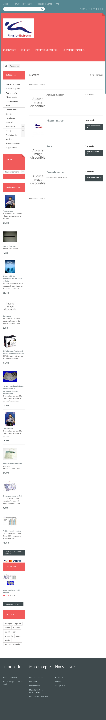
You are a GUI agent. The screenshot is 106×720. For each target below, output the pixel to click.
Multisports (9, 50)
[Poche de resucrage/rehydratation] (10, 454)
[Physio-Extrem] (18, 28)
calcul (7, 632)
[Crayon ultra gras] (10, 236)
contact (15, 4)
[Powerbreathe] (38, 180)
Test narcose (8, 211)
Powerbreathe (55, 172)
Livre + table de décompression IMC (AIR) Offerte (12, 278)
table (18, 636)
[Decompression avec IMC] (10, 486)
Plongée (25, 50)
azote (7, 640)
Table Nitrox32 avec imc (12, 531)
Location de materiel (74, 50)
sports (18, 624)
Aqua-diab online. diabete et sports (13, 86)
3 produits (90, 172)
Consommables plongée (12, 112)
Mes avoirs (33, 682)
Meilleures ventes (13, 187)
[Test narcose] (10, 419)
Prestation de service (46, 50)
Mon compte (40, 666)
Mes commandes (36, 677)
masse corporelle (12, 644)
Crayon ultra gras (9, 246)
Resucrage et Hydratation (12, 463)
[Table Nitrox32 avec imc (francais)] (10, 521)
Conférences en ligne (12, 103)
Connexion (39, 4)
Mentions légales (10, 677)
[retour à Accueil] (6, 66)
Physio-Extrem (55, 120)
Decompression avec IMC (12, 496)
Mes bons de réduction (38, 696)
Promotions (11, 567)
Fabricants (9, 159)
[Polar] (38, 154)
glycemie (9, 636)
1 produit (89, 146)
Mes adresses (34, 686)
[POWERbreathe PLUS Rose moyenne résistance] (10, 341)
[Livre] (10, 266)
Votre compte (53, 4)
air (14, 632)
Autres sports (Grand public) (11, 95)
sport (7, 628)
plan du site (27, 4)
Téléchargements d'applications (13, 145)
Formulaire (7, 316)
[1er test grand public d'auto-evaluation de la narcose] (10, 201)
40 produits (90, 120)
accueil (6, 4)
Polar (50, 146)
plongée (8, 624)
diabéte (16, 628)
